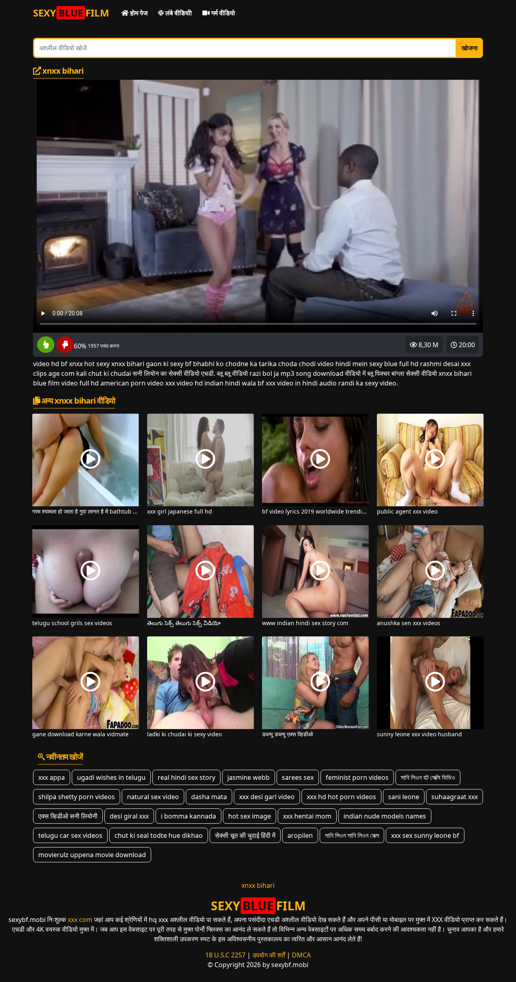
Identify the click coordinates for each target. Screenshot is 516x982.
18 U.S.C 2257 (225, 955)
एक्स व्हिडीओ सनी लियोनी (68, 816)
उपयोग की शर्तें (268, 955)
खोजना (470, 48)
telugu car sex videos (70, 835)
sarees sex (298, 777)
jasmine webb (248, 777)
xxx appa (51, 777)
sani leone (403, 796)
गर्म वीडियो (222, 12)
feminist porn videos (357, 777)
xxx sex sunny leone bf (425, 835)
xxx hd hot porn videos (341, 796)
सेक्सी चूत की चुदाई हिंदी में (245, 835)
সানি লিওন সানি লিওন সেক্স (352, 835)
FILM (71, 12)
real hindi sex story (186, 777)
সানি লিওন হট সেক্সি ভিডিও (428, 777)
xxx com (80, 919)
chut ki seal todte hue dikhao (158, 835)
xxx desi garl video (267, 796)
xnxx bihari (258, 885)
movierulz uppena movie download (92, 854)
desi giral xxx (129, 816)
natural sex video (153, 796)
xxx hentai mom (307, 816)
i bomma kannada (188, 816)
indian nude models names (384, 816)
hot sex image (249, 816)
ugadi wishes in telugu (111, 777)
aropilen (300, 835)
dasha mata (209, 796)
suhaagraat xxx (454, 796)
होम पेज (138, 12)
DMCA (301, 955)
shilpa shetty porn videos (76, 796)
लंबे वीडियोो (178, 12)
